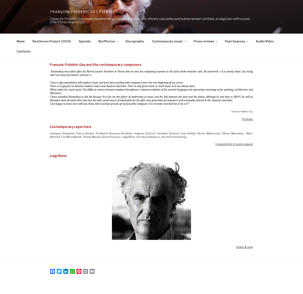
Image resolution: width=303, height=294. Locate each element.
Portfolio (247, 119)
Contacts (24, 51)
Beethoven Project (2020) (52, 41)
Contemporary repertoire (70, 127)
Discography (135, 41)
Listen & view (244, 247)
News (21, 41)
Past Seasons (235, 41)
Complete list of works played (234, 144)
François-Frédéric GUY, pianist (82, 12)
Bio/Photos (106, 41)
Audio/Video (265, 41)
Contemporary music (167, 41)
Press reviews (204, 41)
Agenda (84, 41)
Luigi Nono (58, 156)
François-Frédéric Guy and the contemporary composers (95, 65)
